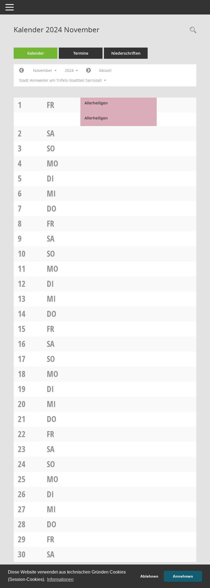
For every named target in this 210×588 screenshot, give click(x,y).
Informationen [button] (60, 579)
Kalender (35, 53)
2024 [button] (70, 70)
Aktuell (105, 70)
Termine (80, 53)
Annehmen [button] (183, 576)
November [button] (43, 70)
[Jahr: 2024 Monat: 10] (21, 70)
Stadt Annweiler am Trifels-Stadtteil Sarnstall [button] (61, 80)
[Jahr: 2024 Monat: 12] (88, 70)
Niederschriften (126, 53)
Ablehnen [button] (149, 576)
